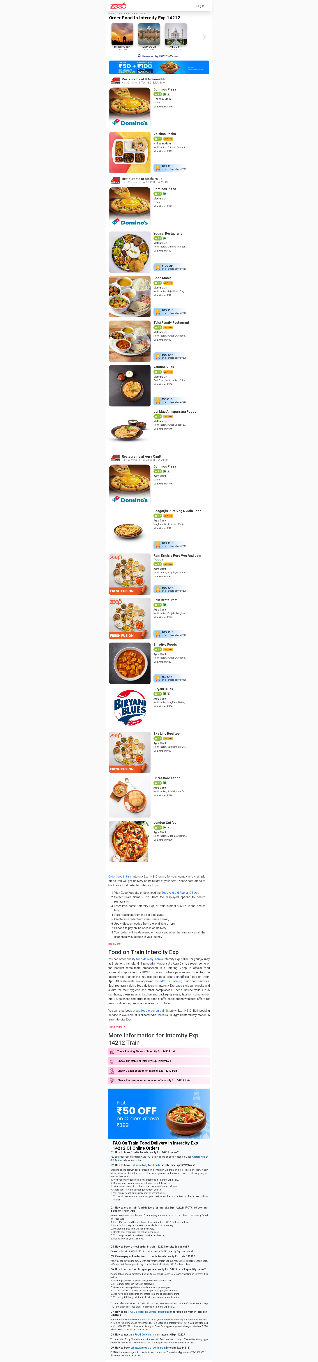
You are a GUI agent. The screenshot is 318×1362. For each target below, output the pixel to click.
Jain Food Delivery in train (144, 1334)
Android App (198, 1157)
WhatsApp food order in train (148, 1347)
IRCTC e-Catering (170, 981)
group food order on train (149, 1010)
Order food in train (120, 876)
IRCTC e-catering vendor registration (150, 1311)
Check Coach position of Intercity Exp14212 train (147, 1070)
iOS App (194, 892)
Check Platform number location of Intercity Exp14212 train (153, 1080)
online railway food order (146, 1165)
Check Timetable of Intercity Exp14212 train (144, 1061)
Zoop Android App (173, 892)
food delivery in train (149, 959)
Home (111, 13)
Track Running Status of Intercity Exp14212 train (146, 1051)
